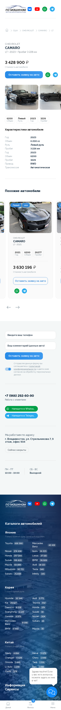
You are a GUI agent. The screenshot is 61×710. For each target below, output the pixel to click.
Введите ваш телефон (20, 335)
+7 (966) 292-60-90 (19, 397)
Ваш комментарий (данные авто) (26, 345)
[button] (51, 692)
